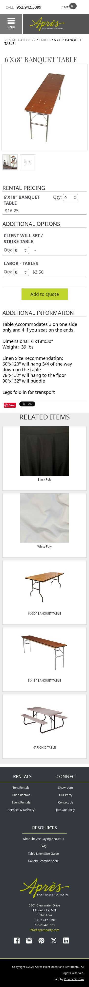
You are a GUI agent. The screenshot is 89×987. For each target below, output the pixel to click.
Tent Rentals (21, 788)
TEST (10, 162)
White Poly (44, 546)
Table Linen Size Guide (43, 854)
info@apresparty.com (44, 930)
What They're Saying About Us (43, 839)
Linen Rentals (21, 795)
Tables (45, 40)
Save (12, 405)
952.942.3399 (23, 7)
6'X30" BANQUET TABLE (44, 613)
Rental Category (20, 40)
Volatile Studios (74, 979)
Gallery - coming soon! (43, 861)
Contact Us (65, 802)
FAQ (43, 846)
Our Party (65, 795)
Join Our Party (65, 810)
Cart (65, 7)
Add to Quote (44, 294)
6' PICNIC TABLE (44, 747)
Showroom (65, 788)
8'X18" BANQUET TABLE (44, 680)
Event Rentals (21, 802)
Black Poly (44, 479)
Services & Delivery (21, 810)
